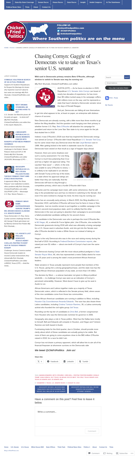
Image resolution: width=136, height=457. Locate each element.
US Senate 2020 (57, 379)
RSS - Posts (113, 98)
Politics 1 (87, 447)
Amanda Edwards (45, 375)
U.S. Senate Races (58, 383)
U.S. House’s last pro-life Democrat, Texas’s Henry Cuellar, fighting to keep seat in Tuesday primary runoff (17, 241)
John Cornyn (45, 377)
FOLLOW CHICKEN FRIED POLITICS (118, 88)
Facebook (130, 15)
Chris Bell (74, 312)
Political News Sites (13, 7)
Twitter (127, 15)
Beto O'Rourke (58, 375)
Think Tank (61, 447)
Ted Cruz (80, 377)
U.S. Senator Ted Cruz (91, 140)
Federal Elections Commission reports (76, 241)
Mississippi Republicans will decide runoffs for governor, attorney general (85, 389)
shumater (40, 383)
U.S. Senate (15, 447)
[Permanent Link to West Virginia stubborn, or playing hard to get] (9, 107)
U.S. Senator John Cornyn (78, 91)
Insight (83, 2)
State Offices (50, 447)
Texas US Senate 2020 (43, 379)
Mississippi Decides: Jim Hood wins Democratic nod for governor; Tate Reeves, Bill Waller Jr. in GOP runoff (51, 389)
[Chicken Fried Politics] (68, 32)
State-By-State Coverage (24, 2)
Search (127, 77)
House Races (58, 2)
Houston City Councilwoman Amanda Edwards (54, 301)
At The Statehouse (113, 2)
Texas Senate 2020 (91, 377)
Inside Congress (96, 2)
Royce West (71, 377)
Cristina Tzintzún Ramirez (69, 304)
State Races (71, 2)
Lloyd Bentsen (86, 143)
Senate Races (43, 2)
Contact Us (46, 7)
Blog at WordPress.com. (11, 450)
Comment (92, 431)
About (35, 7)
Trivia (27, 7)
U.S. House (25, 447)
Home (8, 2)
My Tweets (109, 105)
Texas (12, 47)
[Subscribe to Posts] (107, 98)
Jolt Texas (74, 307)
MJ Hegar (41, 222)
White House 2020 (37, 447)
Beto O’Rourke (63, 126)
